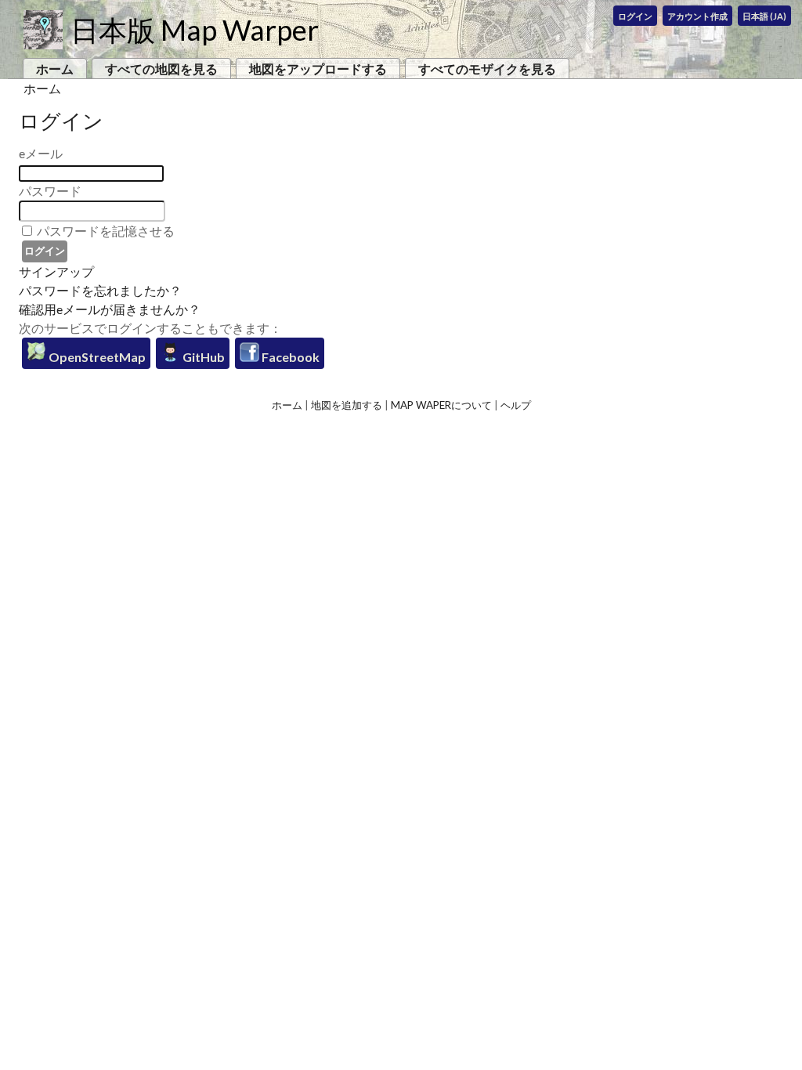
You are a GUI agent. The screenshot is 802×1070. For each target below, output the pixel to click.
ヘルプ (515, 405)
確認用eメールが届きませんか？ (109, 309)
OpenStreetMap (96, 356)
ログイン (635, 16)
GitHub (202, 356)
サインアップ (56, 271)
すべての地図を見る (161, 68)
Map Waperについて (441, 405)
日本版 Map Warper (194, 30)
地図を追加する (346, 405)
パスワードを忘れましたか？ (100, 290)
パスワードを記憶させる (106, 230)
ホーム (55, 68)
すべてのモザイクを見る (487, 68)
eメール (41, 153)
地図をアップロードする (318, 68)
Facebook (289, 356)
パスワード (50, 190)
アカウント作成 (697, 16)
